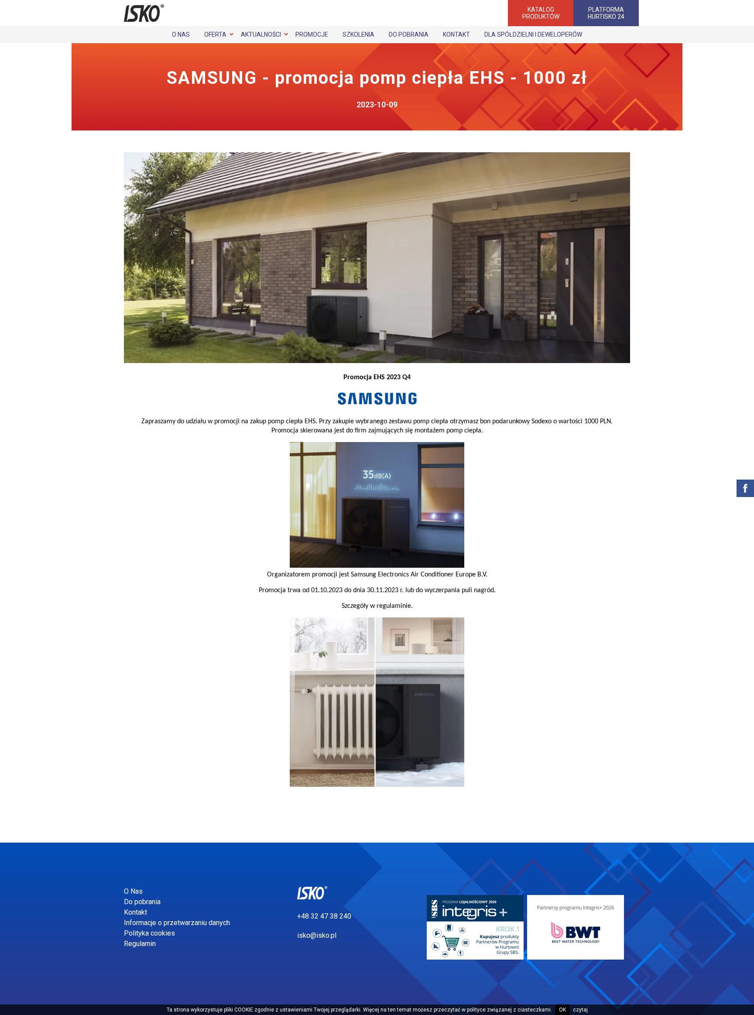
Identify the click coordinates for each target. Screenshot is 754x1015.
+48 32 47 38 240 (324, 916)
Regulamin (140, 944)
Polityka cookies (149, 933)
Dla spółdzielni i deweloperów (533, 34)
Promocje (311, 34)
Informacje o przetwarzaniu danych (177, 923)
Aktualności (261, 34)
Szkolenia (358, 34)
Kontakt (456, 34)
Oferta (215, 34)
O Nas (181, 34)
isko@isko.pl (316, 935)
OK (562, 1010)
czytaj (580, 1010)
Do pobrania (408, 34)
